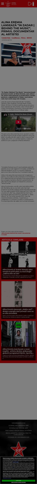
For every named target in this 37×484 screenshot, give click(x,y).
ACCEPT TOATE (18, 480)
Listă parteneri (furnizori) (7, 478)
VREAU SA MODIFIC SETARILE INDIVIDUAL (18, 482)
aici (13, 467)
